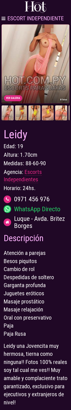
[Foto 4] (48, 112)
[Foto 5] (61, 112)
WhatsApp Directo (37, 209)
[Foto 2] (21, 112)
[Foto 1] (7, 112)
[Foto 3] (34, 112)
